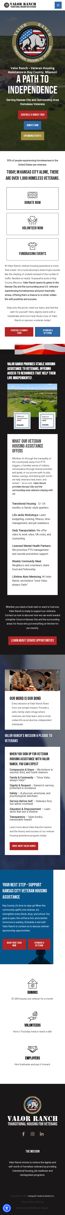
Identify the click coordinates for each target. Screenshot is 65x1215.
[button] (32, 114)
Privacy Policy (28, 1202)
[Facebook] (23, 1134)
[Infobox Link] (32, 198)
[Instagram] (32, 1134)
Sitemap (39, 1202)
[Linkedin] (41, 1134)
